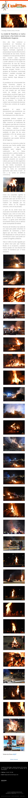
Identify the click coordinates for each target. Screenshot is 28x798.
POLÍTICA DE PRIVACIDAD (5, 796)
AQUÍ (14, 754)
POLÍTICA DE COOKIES (15, 796)
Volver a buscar (5, 13)
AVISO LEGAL (22, 796)
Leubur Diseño (19, 793)
